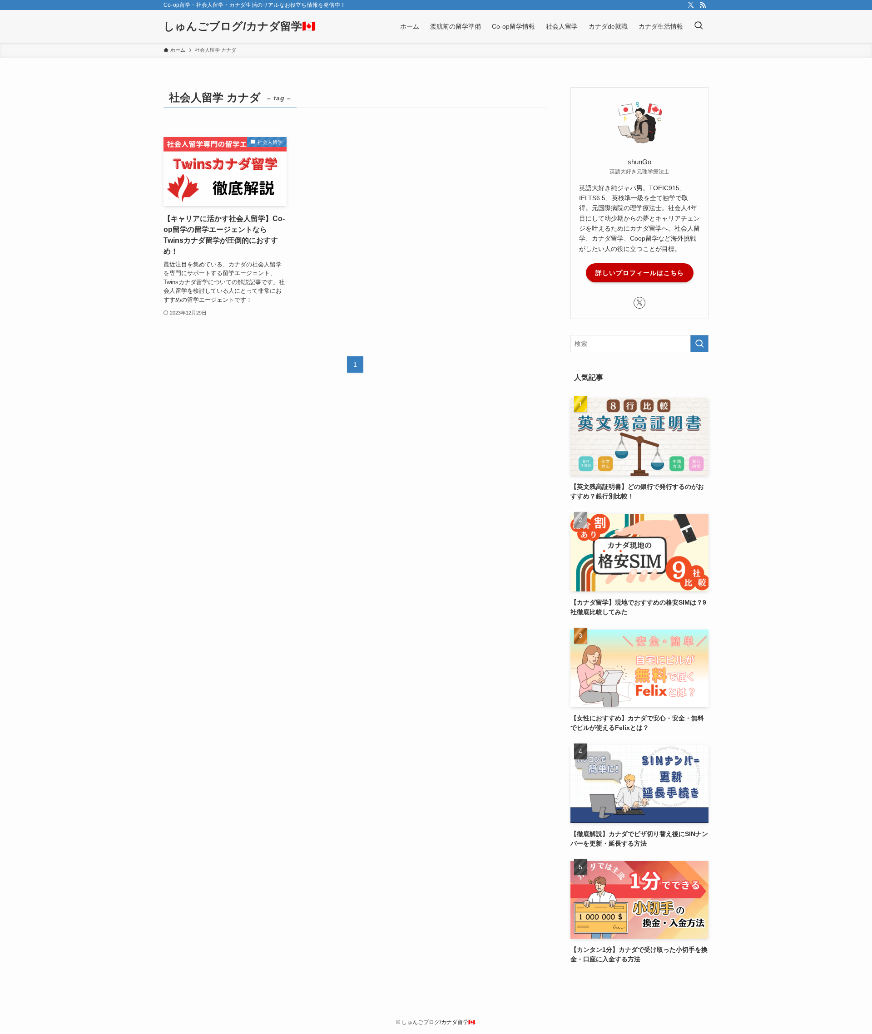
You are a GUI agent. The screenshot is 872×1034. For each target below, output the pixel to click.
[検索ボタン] (698, 26)
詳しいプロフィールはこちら (639, 272)
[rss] (702, 5)
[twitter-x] (691, 5)
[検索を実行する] (699, 343)
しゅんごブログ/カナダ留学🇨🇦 (240, 26)
